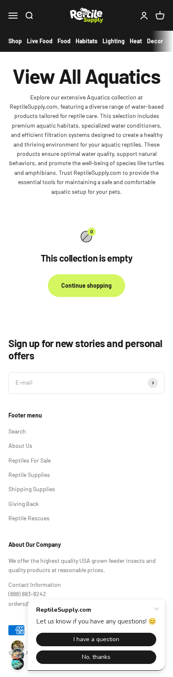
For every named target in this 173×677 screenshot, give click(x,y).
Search (17, 431)
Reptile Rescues (29, 518)
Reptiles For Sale (29, 460)
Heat (136, 41)
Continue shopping (86, 285)
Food (64, 41)
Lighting (113, 41)
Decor (155, 41)
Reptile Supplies (29, 474)
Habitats (86, 41)
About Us (20, 445)
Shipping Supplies (31, 488)
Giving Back (23, 503)
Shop (15, 41)
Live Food (39, 41)
